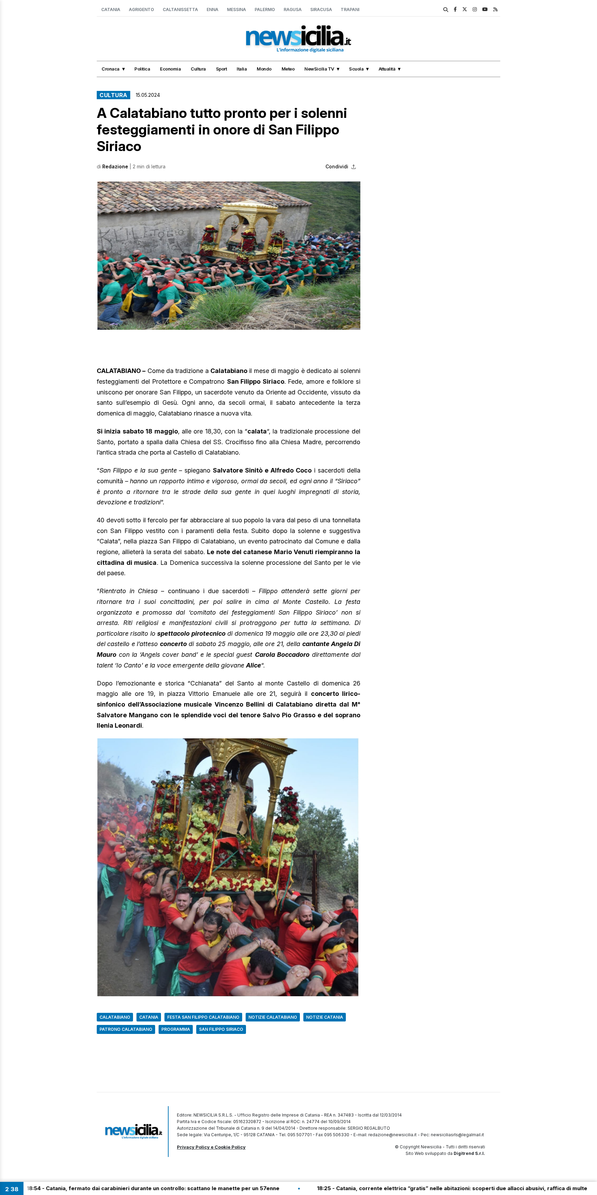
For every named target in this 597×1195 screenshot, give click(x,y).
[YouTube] (485, 9)
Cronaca (111, 69)
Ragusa (293, 9)
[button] (228, 255)
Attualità (387, 69)
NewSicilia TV (319, 69)
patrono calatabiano (126, 1029)
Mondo (264, 69)
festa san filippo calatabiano (203, 1017)
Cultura (198, 69)
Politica (142, 69)
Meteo (288, 69)
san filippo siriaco (221, 1029)
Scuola (356, 69)
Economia (170, 69)
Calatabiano (115, 1017)
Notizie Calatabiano (272, 1017)
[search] (445, 9)
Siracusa (321, 9)
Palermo (265, 9)
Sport (221, 69)
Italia (242, 69)
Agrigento (141, 9)
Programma (175, 1029)
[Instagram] (475, 9)
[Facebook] (455, 9)
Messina (236, 9)
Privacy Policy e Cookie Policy (211, 1147)
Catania (110, 9)
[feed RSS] (495, 9)
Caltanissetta (180, 9)
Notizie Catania (324, 1017)
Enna (212, 9)
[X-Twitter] (464, 9)
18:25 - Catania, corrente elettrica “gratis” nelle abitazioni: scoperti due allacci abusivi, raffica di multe (391, 1188)
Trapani (350, 9)
